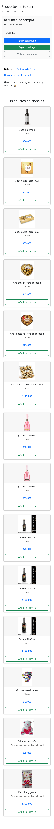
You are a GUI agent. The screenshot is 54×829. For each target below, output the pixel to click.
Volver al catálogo (27, 54)
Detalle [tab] (8, 69)
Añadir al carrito (27, 149)
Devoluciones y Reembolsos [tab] (19, 75)
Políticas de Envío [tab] (26, 69)
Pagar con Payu (27, 47)
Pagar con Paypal (27, 40)
